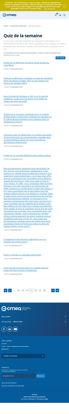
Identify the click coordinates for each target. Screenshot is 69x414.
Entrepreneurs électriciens (18, 26)
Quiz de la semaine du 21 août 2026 (12, 386)
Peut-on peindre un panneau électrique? (22, 254)
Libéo (46, 399)
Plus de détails (49, 8)
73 (23, 290)
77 (40, 290)
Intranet (4, 343)
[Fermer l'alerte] (64, 5)
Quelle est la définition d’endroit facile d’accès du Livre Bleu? (26, 63)
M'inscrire (40, 376)
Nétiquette (4, 349)
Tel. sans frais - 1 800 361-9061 (11, 322)
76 (36, 290)
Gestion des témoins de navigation (35, 396)
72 (18, 290)
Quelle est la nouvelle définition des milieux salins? (27, 155)
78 (44, 290)
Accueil (6, 26)
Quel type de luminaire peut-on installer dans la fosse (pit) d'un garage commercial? (26, 269)
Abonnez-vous (14, 55)
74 (27, 290)
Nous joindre (5, 317)
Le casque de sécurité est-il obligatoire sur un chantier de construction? (25, 240)
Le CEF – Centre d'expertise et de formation (15, 346)
